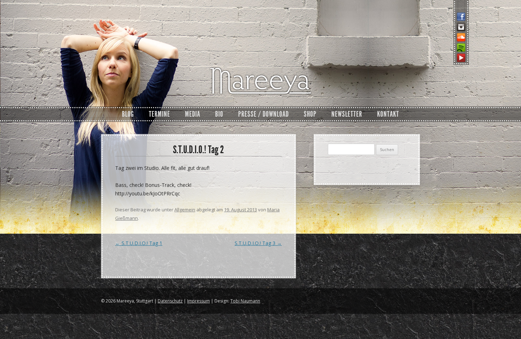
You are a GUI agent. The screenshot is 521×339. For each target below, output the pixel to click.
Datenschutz (170, 301)
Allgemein (184, 209)
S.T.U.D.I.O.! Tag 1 (138, 243)
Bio (219, 114)
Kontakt (388, 114)
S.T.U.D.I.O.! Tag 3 (258, 243)
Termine (159, 114)
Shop (310, 114)
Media (192, 114)
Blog (128, 114)
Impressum (198, 301)
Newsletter (346, 114)
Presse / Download (263, 114)
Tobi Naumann (245, 301)
